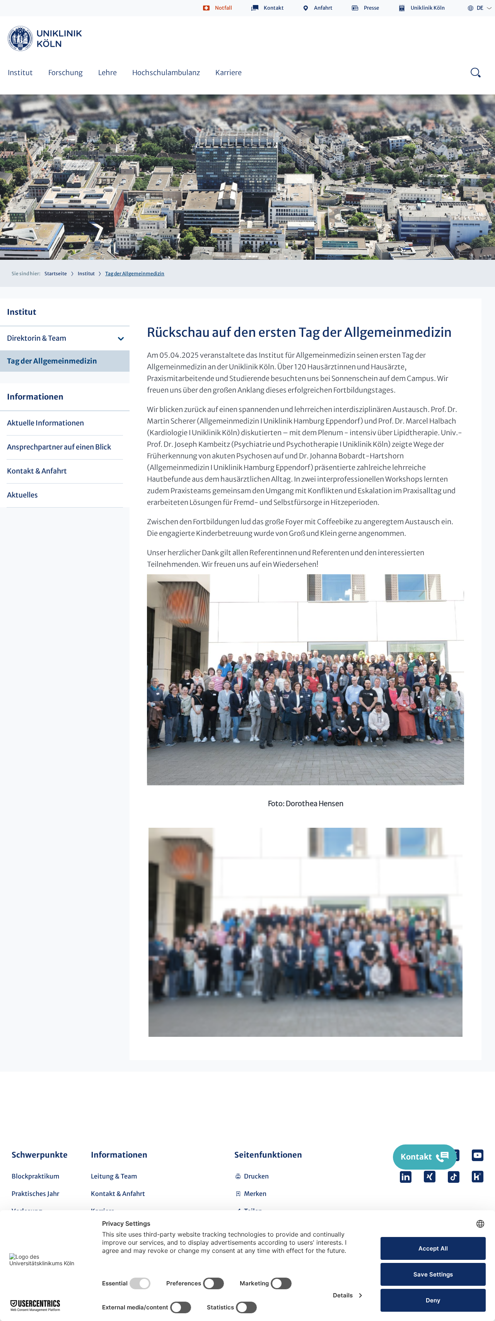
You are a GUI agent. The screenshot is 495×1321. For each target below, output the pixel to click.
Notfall (223, 8)
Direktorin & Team (36, 338)
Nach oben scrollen (474, 1104)
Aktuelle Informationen (45, 423)
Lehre (107, 72)
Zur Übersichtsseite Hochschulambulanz (77, 18)
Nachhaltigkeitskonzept (202, 34)
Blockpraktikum (36, 1176)
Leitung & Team (114, 1176)
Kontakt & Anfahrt (37, 471)
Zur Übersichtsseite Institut (55, 18)
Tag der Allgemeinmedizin (205, 34)
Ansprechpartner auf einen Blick (59, 447)
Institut (20, 72)
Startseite (55, 273)
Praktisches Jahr (35, 1193)
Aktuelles (22, 495)
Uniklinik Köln (428, 8)
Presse (371, 8)
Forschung (65, 72)
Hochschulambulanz (166, 72)
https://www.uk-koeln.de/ (46, 38)
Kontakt (274, 8)
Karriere (228, 72)
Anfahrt (323, 8)
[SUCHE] (475, 72)
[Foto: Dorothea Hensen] (305, 680)
